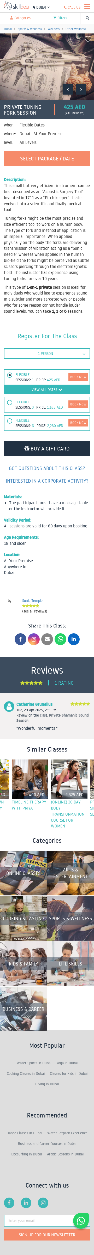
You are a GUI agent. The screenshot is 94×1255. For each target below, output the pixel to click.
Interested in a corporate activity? (47, 481)
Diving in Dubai (47, 1084)
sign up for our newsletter (47, 1234)
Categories (22, 18)
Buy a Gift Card (49, 448)
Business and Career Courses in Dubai (47, 1143)
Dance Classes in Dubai (24, 1133)
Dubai (41, 7)
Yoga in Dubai (67, 1063)
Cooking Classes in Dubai (26, 1073)
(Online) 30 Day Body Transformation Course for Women (68, 814)
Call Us (73, 7)
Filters (61, 18)
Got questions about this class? (47, 468)
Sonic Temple (32, 600)
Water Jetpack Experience (67, 1133)
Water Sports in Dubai (34, 1063)
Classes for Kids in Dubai (68, 1073)
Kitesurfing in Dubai (26, 1154)
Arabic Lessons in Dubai (65, 1154)
